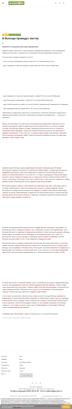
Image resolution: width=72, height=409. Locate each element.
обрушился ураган (24, 230)
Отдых (21, 371)
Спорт (21, 365)
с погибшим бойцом (24, 283)
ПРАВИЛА (4, 359)
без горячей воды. (57, 230)
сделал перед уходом (40, 133)
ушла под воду (22, 237)
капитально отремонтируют (39, 170)
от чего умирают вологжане (47, 303)
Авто (20, 356)
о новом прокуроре (51, 188)
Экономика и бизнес (25, 362)
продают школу (24, 300)
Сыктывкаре (53, 305)
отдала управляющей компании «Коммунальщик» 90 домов (40, 168)
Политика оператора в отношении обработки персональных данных (26, 375)
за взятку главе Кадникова (18, 192)
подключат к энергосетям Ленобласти (30, 232)
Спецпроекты (5, 365)
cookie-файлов (17, 407)
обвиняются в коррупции (59, 248)
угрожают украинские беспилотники (29, 243)
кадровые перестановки (38, 292)
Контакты (4, 356)
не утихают (22, 287)
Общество (5, 34)
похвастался (36, 245)
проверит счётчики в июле (23, 248)
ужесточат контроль (15, 250)
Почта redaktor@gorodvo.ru (51, 391)
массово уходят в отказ (17, 239)
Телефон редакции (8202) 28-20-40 (24, 391)
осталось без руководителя (11, 285)
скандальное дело (44, 239)
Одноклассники (59, 3)
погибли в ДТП (60, 177)
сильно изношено (8, 303)
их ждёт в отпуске (19, 305)
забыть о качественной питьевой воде (31, 186)
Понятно (66, 407)
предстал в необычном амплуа (13, 175)
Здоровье (22, 368)
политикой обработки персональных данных (47, 406)
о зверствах (34, 195)
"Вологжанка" (18, 314)
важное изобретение (51, 237)
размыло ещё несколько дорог (41, 181)
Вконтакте (55, 3)
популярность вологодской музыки (39, 234)
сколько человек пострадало (19, 177)
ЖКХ (20, 359)
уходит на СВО (59, 252)
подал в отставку (24, 128)
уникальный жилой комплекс (19, 307)
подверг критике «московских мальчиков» (49, 227)
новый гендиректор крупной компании (42, 285)
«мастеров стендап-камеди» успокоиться (16, 197)
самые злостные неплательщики (45, 287)
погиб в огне (39, 179)
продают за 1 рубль (41, 190)
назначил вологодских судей (12, 126)
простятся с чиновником (41, 289)
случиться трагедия (61, 298)
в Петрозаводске (41, 305)
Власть (3, 374)
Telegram (63, 3)
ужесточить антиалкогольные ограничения (36, 124)
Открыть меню (3, 3)
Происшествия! (5, 371)
